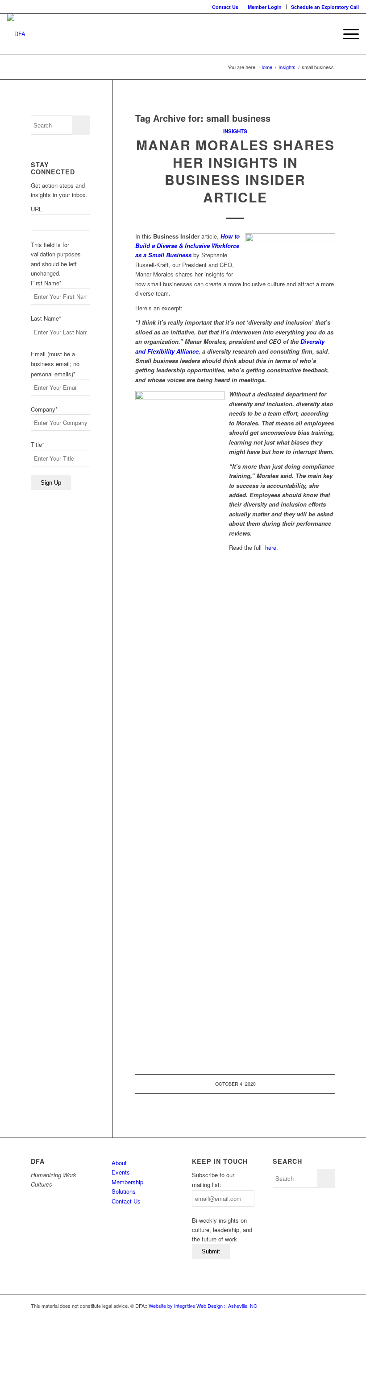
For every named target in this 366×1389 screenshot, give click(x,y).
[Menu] (346, 34)
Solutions (124, 1191)
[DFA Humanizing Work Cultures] (16, 34)
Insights (235, 131)
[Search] (325, 34)
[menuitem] (225, 6)
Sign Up (51, 482)
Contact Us (225, 7)
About (119, 1162)
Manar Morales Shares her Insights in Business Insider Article (235, 170)
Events (121, 1172)
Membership (127, 1182)
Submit (211, 1251)
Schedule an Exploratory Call (325, 7)
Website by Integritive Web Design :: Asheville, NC (203, 1305)
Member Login (265, 7)
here (270, 547)
